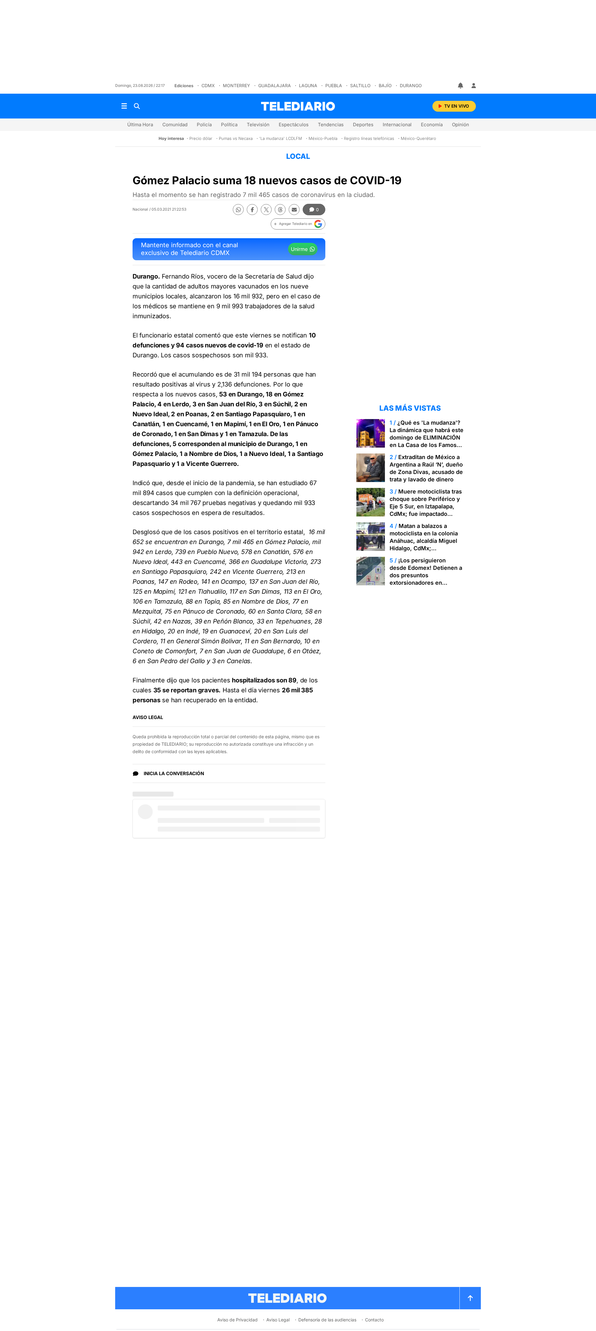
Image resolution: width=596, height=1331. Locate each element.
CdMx (208, 85)
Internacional (397, 124)
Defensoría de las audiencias (327, 1319)
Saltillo (360, 85)
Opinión (460, 124)
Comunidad (174, 124)
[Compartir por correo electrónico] (294, 209)
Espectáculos (294, 124)
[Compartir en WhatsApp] (238, 209)
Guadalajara (274, 85)
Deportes (363, 124)
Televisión (258, 124)
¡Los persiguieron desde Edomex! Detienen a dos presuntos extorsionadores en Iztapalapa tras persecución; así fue (426, 579)
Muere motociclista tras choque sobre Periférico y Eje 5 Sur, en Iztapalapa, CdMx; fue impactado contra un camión (426, 506)
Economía (432, 124)
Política (229, 124)
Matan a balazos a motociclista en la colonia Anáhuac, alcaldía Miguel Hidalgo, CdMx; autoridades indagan (424, 541)
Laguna (308, 85)
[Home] (298, 106)
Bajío (385, 85)
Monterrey (236, 85)
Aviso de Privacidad (237, 1319)
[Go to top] (470, 1298)
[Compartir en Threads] (280, 209)
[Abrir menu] (124, 106)
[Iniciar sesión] (474, 85)
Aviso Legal (278, 1319)
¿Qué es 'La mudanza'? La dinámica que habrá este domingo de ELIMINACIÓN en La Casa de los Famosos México (426, 437)
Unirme (299, 249)
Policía (204, 124)
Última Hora (140, 124)
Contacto (374, 1319)
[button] (298, 224)
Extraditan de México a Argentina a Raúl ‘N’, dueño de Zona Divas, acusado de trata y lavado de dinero (426, 468)
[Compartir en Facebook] (252, 209)
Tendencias (331, 124)
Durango (411, 85)
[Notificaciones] (461, 86)
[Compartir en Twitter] (266, 209)
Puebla (333, 85)
